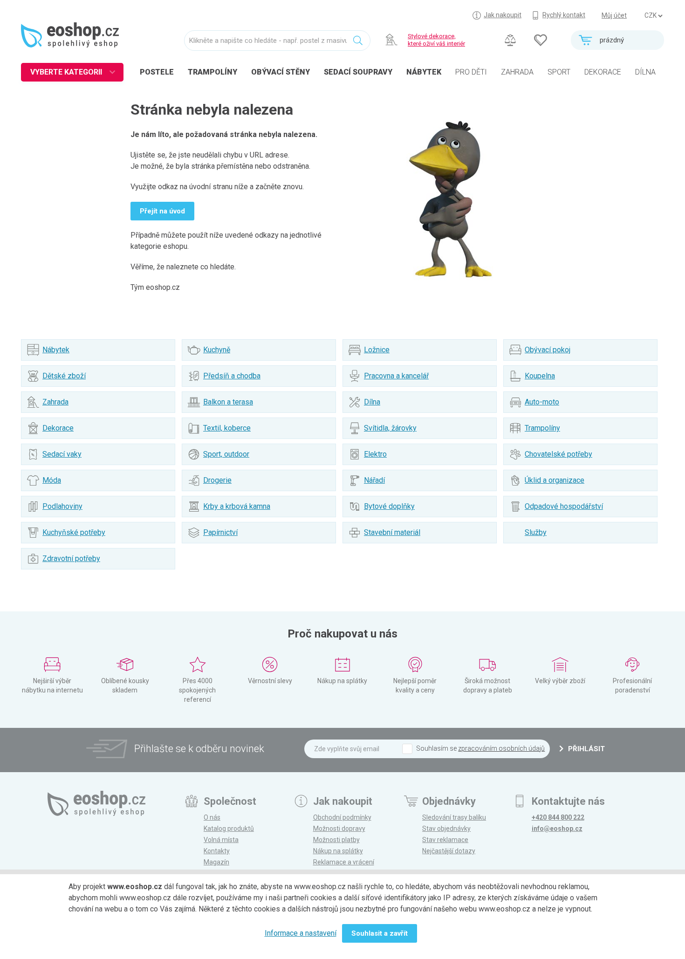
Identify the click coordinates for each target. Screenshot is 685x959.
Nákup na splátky (338, 851)
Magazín (216, 862)
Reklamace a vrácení (343, 862)
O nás (212, 817)
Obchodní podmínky (342, 817)
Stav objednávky (446, 828)
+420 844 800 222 (558, 817)
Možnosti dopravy (339, 828)
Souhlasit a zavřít (379, 933)
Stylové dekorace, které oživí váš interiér (436, 40)
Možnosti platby (336, 839)
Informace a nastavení (300, 933)
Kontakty (217, 851)
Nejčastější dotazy (448, 851)
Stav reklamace (445, 839)
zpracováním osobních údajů (501, 748)
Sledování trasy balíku (454, 817)
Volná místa (221, 839)
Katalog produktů (229, 828)
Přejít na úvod (162, 211)
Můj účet (614, 15)
